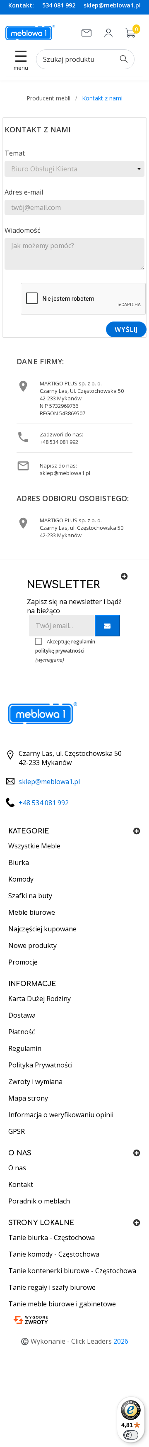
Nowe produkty (32, 945)
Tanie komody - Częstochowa (53, 1254)
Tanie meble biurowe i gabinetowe (62, 1303)
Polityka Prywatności (40, 1064)
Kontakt (20, 1184)
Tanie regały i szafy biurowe (52, 1287)
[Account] (108, 33)
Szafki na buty (30, 895)
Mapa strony (28, 1098)
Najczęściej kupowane (42, 928)
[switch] (130, 1435)
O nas (17, 1167)
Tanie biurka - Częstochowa (51, 1237)
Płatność (21, 1031)
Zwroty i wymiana (35, 1081)
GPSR (16, 1131)
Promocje (23, 962)
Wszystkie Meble (34, 845)
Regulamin (24, 1048)
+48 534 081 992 (59, 442)
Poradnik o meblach (39, 1201)
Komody (21, 879)
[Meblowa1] (30, 32)
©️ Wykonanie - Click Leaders (74, 1341)
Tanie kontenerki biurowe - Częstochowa (72, 1270)
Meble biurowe (31, 912)
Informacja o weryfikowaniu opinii (60, 1114)
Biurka (18, 862)
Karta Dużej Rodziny (39, 998)
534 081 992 (58, 5)
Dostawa (22, 1015)
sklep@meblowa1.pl (112, 5)
